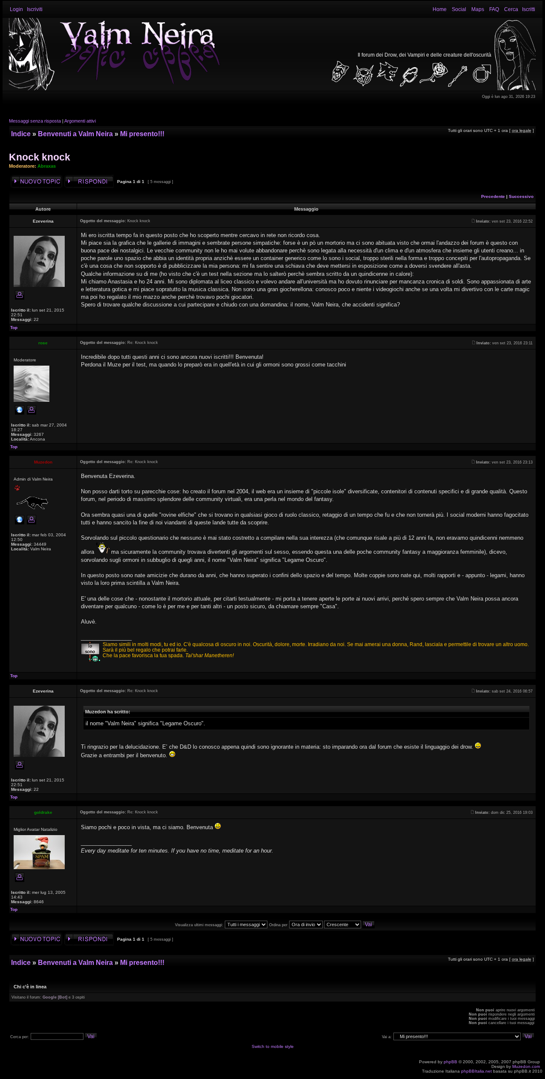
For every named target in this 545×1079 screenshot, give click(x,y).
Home (440, 9)
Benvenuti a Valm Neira (75, 133)
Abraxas (46, 166)
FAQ (494, 9)
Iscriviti (35, 9)
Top (13, 327)
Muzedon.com (526, 1066)
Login (16, 9)
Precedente (493, 196)
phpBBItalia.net (476, 1071)
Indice (21, 133)
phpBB (450, 1061)
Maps (477, 9)
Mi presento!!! (142, 133)
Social (459, 9)
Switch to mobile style (273, 1046)
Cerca (511, 9)
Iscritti (528, 9)
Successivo (521, 196)
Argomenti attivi (80, 120)
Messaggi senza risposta (35, 120)
